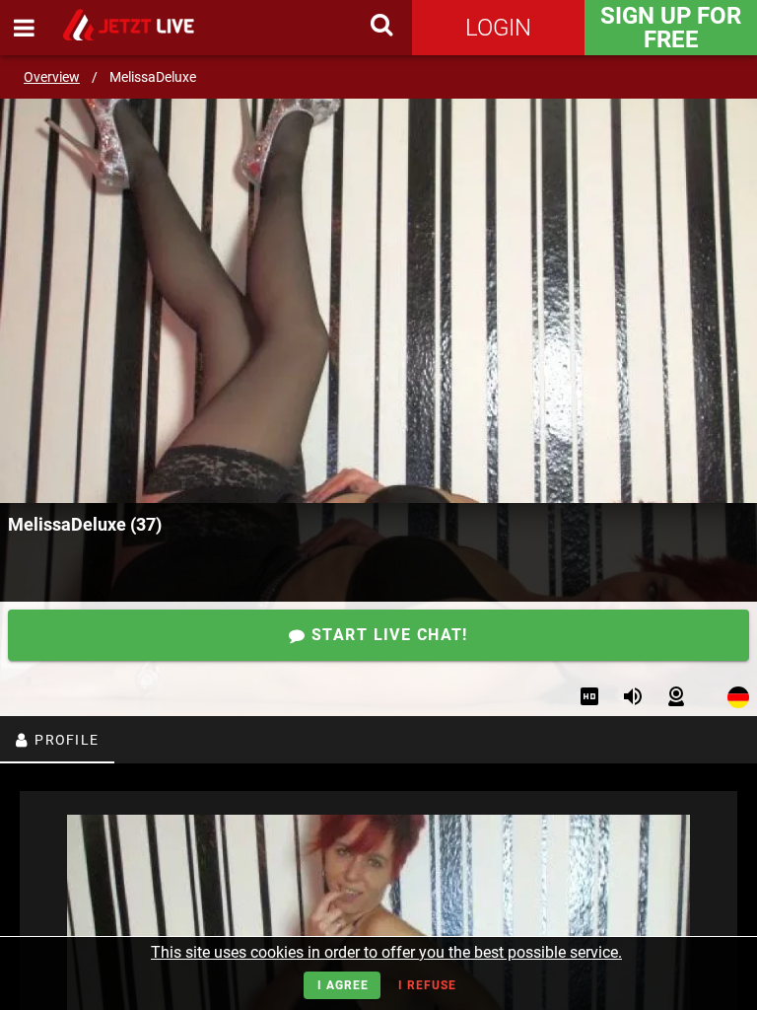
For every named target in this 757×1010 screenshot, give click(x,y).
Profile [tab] (65, 740)
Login (498, 27)
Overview (52, 77)
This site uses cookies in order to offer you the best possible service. (386, 952)
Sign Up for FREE (670, 27)
